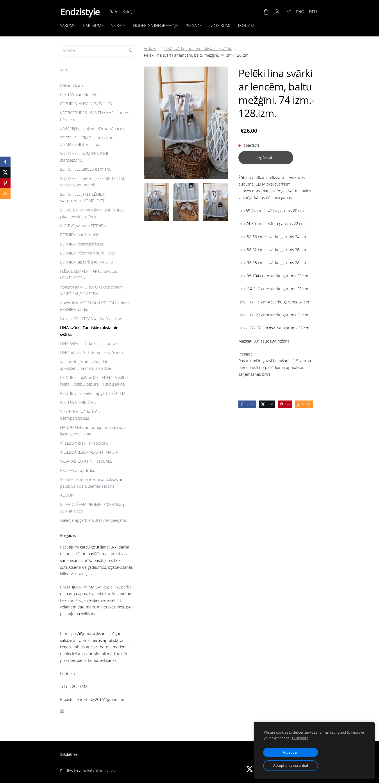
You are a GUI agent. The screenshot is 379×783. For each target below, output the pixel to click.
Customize (300, 738)
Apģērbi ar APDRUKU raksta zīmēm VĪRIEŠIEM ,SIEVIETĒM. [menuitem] (91, 290)
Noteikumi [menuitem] (219, 25)
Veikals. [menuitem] (66, 69)
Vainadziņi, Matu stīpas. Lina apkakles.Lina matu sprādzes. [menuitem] (86, 365)
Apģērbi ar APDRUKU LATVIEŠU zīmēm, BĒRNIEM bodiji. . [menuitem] (95, 306)
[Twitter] (249, 769)
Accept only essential (290, 765)
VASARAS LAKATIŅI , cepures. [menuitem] (86, 461)
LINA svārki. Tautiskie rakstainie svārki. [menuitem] (89, 331)
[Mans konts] (277, 11)
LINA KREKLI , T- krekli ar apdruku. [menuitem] (90, 343)
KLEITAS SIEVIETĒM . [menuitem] (78, 402)
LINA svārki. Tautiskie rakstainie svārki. (198, 48)
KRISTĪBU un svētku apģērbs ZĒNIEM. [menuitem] (93, 393)
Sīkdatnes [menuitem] (69, 754)
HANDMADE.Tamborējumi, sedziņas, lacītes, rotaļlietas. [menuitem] (92, 431)
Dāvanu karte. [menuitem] (72, 85)
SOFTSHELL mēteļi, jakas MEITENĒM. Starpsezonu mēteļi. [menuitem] (92, 182)
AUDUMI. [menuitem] (68, 495)
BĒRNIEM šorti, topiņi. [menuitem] (79, 234)
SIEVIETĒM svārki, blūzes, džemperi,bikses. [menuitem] (82, 415)
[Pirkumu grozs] (266, 11)
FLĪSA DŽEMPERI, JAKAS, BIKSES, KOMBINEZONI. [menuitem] (88, 275)
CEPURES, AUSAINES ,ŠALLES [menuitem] (86, 103)
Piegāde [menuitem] (194, 25)
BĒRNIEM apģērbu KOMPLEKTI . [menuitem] (88, 262)
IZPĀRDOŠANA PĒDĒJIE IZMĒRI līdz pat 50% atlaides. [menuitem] (94, 508)
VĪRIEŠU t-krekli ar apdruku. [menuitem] (84, 443)
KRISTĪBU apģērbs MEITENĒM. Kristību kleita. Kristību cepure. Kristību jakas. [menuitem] (94, 381)
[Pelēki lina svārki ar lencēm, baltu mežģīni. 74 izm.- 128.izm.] (156, 202)
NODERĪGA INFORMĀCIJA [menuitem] (155, 25)
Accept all (291, 752)
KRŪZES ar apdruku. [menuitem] (78, 470)
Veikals (150, 48)
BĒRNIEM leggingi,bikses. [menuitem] (82, 244)
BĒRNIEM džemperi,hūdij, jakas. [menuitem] (88, 253)
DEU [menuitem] (313, 11)
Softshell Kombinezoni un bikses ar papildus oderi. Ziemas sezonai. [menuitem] (91, 483)
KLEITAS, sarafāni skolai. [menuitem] (81, 94)
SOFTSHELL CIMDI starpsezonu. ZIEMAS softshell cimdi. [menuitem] (88, 141)
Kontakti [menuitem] (247, 25)
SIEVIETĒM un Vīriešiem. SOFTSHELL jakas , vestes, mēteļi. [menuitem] (92, 213)
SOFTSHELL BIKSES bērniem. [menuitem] (85, 169)
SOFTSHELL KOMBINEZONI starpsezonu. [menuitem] (84, 157)
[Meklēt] (131, 50)
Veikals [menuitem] (118, 25)
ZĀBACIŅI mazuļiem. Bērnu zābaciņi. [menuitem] (92, 128)
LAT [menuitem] (288, 11)
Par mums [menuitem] (93, 25)
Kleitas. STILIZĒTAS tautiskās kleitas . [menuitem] (92, 318)
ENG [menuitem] (300, 11)
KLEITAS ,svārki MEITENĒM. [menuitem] (84, 225)
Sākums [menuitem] (67, 25)
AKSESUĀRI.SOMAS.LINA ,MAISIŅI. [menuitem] (90, 452)
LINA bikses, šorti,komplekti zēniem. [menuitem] (92, 352)
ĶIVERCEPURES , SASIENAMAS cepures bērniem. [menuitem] (94, 116)
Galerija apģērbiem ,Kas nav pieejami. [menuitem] (93, 520)
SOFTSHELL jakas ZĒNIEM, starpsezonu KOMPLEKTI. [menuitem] (83, 197)
